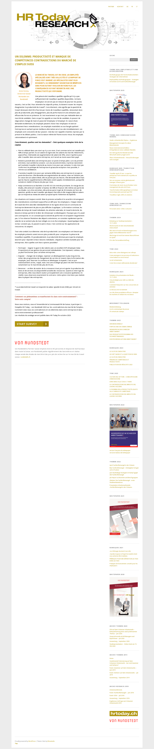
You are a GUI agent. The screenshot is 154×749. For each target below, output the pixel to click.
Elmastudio (51, 741)
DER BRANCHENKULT (116, 324)
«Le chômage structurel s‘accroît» (120, 551)
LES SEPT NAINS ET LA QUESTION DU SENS (123, 354)
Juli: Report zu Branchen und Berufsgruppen (124, 477)
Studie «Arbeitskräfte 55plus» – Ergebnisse (123, 140)
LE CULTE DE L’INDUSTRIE (118, 351)
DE (127, 6)
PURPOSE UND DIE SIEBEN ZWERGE (121, 327)
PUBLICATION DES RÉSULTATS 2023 (121, 364)
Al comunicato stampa (117, 311)
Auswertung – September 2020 (119, 641)
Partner (111, 6)
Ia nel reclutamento (116, 260)
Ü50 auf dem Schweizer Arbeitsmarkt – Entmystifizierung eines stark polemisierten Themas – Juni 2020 (123, 631)
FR (132, 6)
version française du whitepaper (120, 450)
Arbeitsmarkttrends (116, 690)
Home (111, 658)
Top (16, 743)
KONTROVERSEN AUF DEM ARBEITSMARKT (123, 339)
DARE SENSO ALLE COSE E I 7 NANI (121, 382)
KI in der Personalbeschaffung (119, 240)
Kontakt (120, 6)
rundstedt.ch (25, 357)
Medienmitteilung (115, 307)
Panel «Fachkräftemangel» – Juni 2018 (122, 693)
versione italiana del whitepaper (120, 453)
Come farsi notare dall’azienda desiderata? (123, 263)
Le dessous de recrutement (118, 290)
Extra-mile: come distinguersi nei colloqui (123, 252)
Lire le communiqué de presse (119, 309)
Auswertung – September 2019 (119, 677)
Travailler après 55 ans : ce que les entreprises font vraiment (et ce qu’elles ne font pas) (123, 175)
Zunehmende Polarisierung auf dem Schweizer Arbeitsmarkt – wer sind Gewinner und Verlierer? (124, 663)
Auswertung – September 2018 (119, 698)
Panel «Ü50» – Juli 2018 (117, 695)
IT (137, 6)
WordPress (32, 741)
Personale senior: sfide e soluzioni (121, 209)
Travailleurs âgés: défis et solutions (121, 195)
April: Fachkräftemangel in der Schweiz (122, 465)
